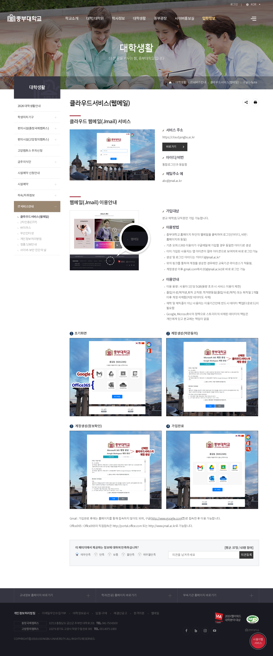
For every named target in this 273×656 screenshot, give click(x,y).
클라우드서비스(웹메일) (34, 217)
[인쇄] (255, 102)
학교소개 (71, 19)
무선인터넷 (27, 233)
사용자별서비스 (258, 641)
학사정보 (118, 19)
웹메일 (155, 613)
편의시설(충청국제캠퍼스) (33, 128)
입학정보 (208, 18)
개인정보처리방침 (31, 239)
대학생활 (139, 19)
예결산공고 (120, 613)
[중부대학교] (24, 18)
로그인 (234, 4)
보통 (115, 554)
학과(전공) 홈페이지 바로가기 (118, 595)
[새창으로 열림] (252, 617)
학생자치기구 (26, 117)
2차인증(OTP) (28, 222)
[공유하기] (246, 102)
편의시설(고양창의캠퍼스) (33, 139)
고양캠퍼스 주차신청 (30, 150)
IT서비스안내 (26, 206)
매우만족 (86, 554)
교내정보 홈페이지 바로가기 (36, 595)
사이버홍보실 (184, 19)
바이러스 (25, 228)
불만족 (130, 554)
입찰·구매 (101, 613)
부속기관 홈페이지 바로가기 (200, 595)
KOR (253, 4)
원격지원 (139, 613)
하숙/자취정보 (26, 195)
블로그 (195, 630)
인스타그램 (205, 630)
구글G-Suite (250, 82)
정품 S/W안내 (28, 244)
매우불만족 (149, 554)
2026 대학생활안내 (29, 106)
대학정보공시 (81, 613)
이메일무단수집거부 (54, 613)
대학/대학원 (95, 19)
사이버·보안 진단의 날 (33, 250)
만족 (101, 554)
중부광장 (160, 19)
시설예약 (23, 184)
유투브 (214, 630)
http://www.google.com (166, 518)
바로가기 (171, 146)
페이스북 (186, 630)
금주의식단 (24, 162)
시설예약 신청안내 (29, 173)
